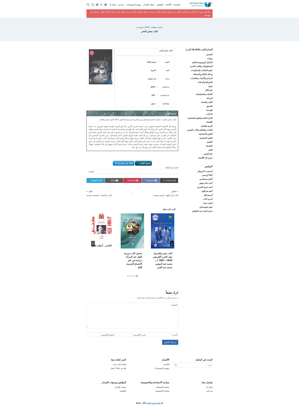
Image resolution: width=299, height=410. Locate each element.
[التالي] (93, 243)
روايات (210, 58)
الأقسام (168, 4)
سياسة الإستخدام (162, 387)
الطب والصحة (207, 102)
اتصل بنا (113, 4)
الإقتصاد (209, 122)
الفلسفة (209, 146)
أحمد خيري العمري (205, 187)
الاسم (174, 335)
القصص (209, 54)
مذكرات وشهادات (157, 27)
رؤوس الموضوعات (133, 4)
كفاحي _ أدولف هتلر (102, 245)
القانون (210, 142)
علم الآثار (209, 90)
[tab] (137, 276)
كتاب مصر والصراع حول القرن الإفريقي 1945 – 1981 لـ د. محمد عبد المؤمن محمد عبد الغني (162, 260)
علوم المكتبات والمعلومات (202, 70)
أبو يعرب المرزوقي (205, 171)
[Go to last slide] (172, 243)
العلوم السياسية (206, 138)
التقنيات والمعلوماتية (204, 94)
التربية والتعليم (207, 126)
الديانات (209, 114)
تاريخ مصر (139, 27)
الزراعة (210, 98)
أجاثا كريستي (207, 175)
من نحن (121, 4)
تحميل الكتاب (145, 163)
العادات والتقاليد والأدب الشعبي (200, 130)
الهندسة (209, 110)
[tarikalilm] (101, 5)
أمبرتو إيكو (208, 195)
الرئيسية (177, 4)
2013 (147, 27)
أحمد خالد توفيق (206, 183)
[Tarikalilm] (105, 5)
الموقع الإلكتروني (107, 335)
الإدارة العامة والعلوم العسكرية (200, 118)
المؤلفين (160, 4)
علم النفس (208, 154)
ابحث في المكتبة (171, 167)
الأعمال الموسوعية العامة (202, 62)
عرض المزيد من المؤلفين (202, 211)
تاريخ (211, 86)
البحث (91, 171)
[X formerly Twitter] (93, 5)
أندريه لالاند (208, 199)
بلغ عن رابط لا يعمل (118, 368)
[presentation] (162, 230)
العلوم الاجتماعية (206, 134)
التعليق (174, 305)
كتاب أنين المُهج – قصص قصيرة (165, 193)
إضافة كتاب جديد (119, 364)
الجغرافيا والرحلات (205, 82)
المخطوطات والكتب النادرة (201, 66)
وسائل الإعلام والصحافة (203, 74)
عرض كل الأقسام (205, 158)
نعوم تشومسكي (206, 207)
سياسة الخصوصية (162, 391)
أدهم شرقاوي (207, 191)
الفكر (210, 150)
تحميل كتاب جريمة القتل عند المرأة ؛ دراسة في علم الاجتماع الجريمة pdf (133, 260)
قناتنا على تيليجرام (125, 163)
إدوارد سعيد (208, 203)
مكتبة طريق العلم (154, 403)
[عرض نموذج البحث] (88, 4)
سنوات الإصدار (148, 4)
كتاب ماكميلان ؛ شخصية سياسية (99, 193)
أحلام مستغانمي (206, 179)
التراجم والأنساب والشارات (201, 78)
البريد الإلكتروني (139, 335)
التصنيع (210, 106)
